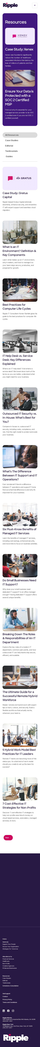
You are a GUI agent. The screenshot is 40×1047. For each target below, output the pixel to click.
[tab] (20, 135)
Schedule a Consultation (20, 916)
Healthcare (6, 961)
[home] (10, 5)
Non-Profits (6, 963)
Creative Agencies (8, 966)
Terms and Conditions (10, 1002)
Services (5, 942)
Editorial (5, 980)
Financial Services (8, 959)
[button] (34, 5)
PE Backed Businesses (10, 968)
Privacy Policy (7, 999)
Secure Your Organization (11, 946)
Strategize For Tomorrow (10, 949)
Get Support (6, 993)
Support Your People (9, 944)
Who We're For (7, 956)
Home (4, 939)
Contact (5, 996)
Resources (6, 976)
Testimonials (6, 983)
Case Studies (7, 978)
